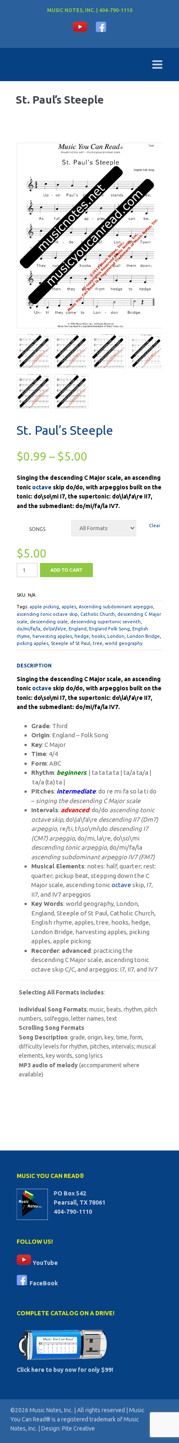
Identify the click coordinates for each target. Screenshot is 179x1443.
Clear (154, 525)
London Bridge (143, 636)
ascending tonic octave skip (47, 614)
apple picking (44, 606)
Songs (37, 529)
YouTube (44, 1263)
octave (42, 487)
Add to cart (66, 570)
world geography (123, 643)
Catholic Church (97, 614)
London (115, 636)
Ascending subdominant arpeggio (116, 606)
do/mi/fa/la (28, 628)
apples (69, 606)
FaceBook (42, 1283)
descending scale (49, 621)
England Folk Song (109, 628)
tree (97, 643)
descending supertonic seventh (105, 621)
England (78, 628)
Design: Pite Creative (68, 1428)
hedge (82, 636)
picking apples (32, 643)
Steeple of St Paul (70, 643)
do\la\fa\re (54, 628)
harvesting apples (52, 636)
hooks (98, 636)
